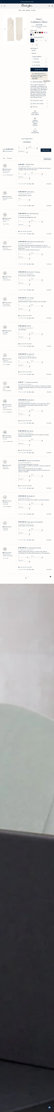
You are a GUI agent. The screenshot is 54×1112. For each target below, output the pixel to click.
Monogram (36, 59)
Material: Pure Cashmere (37, 103)
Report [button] (30, 183)
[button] (47, 82)
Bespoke (28, 10)
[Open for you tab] (49, 1107)
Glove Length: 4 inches (37, 100)
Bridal (23, 10)
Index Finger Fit (34, 49)
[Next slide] (52, 1)
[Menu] (1, 6)
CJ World (33, 10)
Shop (20, 10)
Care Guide (34, 106)
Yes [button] (27, 183)
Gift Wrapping (37, 65)
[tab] (47, 158)
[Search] (4, 6)
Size (36, 37)
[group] (10, 149)
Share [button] (33, 183)
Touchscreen (37, 62)
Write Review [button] (46, 150)
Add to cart (39, 69)
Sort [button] (4, 158)
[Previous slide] (1, 1)
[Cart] (52, 6)
